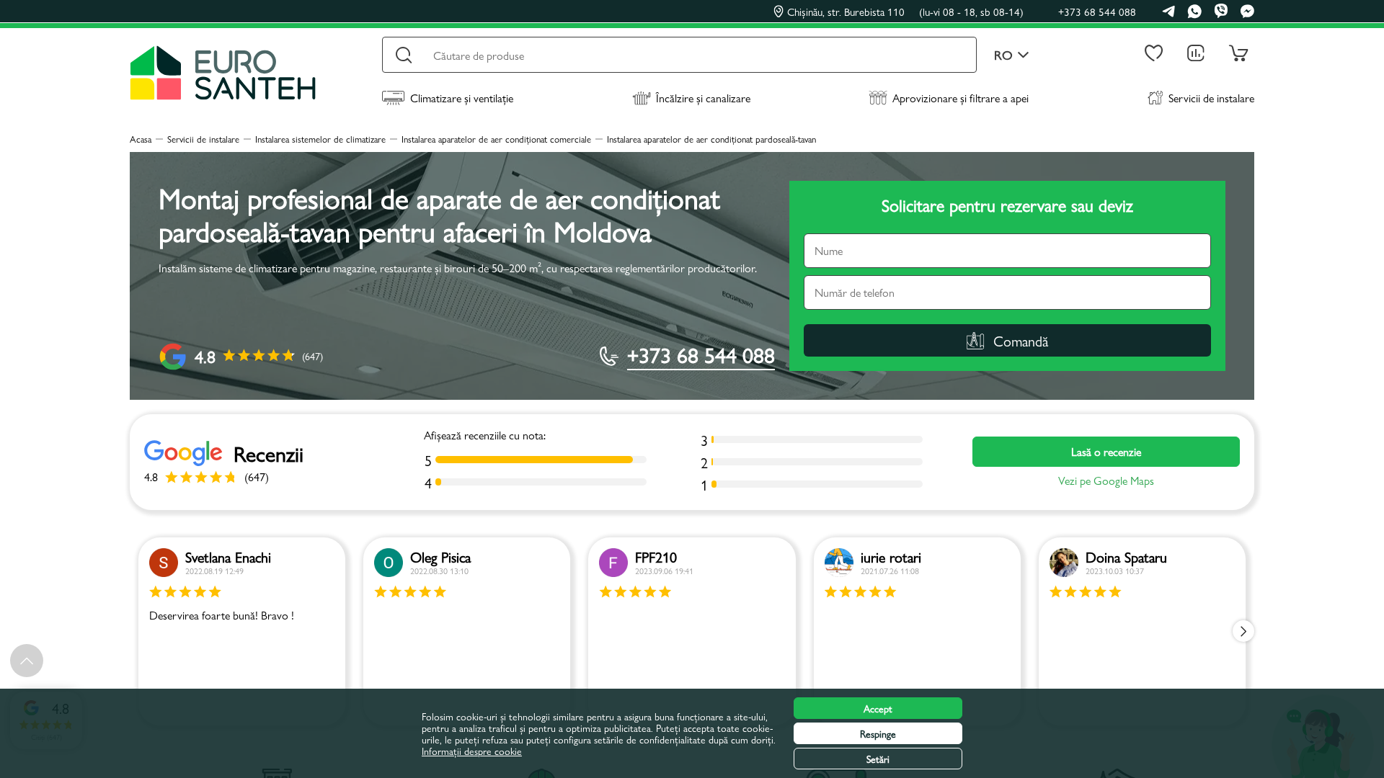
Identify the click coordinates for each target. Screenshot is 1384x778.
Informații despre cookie (472, 750)
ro (1003, 55)
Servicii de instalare (1211, 97)
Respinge (878, 733)
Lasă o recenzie (1106, 451)
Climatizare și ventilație (461, 97)
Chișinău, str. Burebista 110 (905, 11)
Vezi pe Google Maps (1106, 480)
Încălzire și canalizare (703, 97)
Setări (878, 758)
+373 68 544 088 (1097, 11)
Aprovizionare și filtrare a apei (960, 97)
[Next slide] (1243, 631)
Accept (878, 708)
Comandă (1020, 340)
